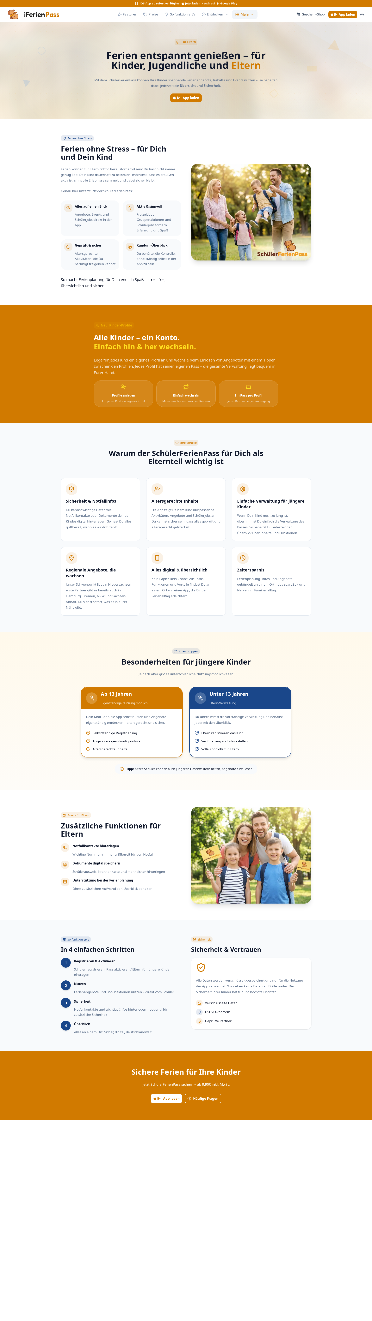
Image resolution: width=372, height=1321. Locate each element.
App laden (347, 14)
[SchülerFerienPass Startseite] (34, 14)
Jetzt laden (192, 3)
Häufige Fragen (205, 1098)
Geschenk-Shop (313, 14)
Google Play (228, 3)
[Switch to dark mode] (362, 14)
